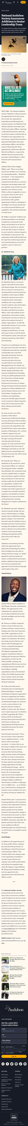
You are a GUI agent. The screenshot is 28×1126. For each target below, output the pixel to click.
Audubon (8, 2)
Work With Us (18, 1074)
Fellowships (18, 1077)
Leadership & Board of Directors (6, 1080)
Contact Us (18, 1082)
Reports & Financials (6, 1088)
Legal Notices (7, 1124)
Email (3, 1029)
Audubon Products (6, 1101)
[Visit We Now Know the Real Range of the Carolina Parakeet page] (14, 978)
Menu (3, 2)
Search (18, 2)
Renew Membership (6, 1109)
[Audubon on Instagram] (3, 1063)
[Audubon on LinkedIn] (16, 1063)
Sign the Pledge (8, 103)
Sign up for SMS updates (19, 1085)
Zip (3, 1034)
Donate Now (4, 1104)
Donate (23, 2)
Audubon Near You (6, 1099)
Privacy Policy (14, 1124)
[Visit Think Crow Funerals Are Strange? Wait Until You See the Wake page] (14, 961)
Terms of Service (9, 1047)
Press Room (18, 1079)
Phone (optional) (6, 1040)
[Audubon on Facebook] (7, 1063)
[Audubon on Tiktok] (20, 1063)
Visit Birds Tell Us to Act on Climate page (14, 89)
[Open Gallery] (24, 38)
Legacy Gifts (4, 1106)
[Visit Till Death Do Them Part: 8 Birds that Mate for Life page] (14, 995)
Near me (14, 2)
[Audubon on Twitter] (11, 1063)
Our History (4, 1077)
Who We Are (4, 1074)
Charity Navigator (14, 1116)
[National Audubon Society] (3, 59)
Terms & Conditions (10, 1052)
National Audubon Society (10, 62)
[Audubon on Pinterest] (25, 1063)
